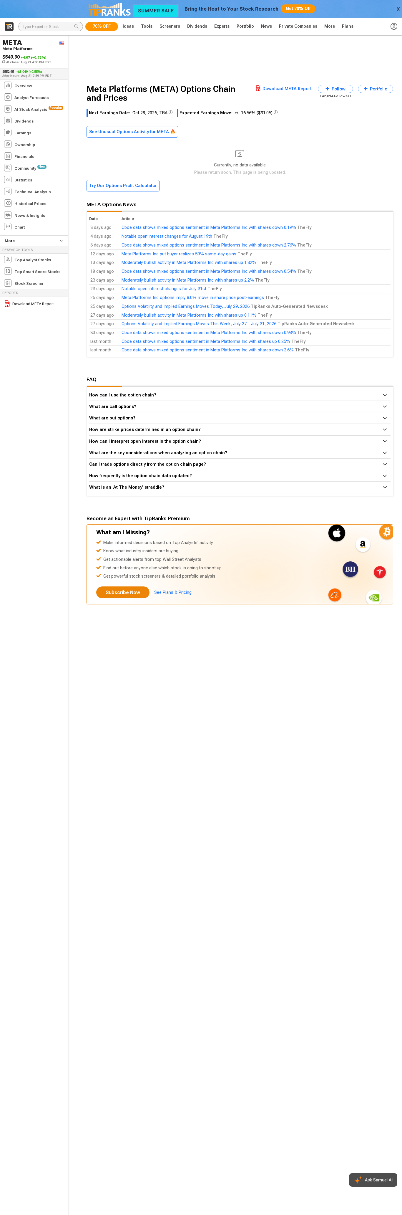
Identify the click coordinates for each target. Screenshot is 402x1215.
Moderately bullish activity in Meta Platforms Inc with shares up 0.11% (189, 315)
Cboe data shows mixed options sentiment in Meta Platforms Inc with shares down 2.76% (209, 245)
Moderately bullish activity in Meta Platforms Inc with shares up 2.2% (188, 280)
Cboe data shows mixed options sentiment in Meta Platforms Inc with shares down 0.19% (209, 227)
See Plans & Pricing (173, 592)
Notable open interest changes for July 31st (164, 288)
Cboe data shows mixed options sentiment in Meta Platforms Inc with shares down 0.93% (209, 332)
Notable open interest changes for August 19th (167, 236)
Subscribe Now (123, 592)
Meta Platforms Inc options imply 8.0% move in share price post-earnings (193, 297)
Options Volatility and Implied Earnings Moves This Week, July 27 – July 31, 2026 (199, 323)
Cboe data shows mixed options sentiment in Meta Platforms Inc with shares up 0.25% (206, 341)
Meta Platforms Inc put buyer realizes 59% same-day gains (179, 254)
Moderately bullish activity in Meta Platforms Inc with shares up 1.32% (189, 262)
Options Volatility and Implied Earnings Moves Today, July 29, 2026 (186, 306)
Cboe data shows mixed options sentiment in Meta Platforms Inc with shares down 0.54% (209, 271)
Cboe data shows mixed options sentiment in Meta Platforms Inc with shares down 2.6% (208, 350)
